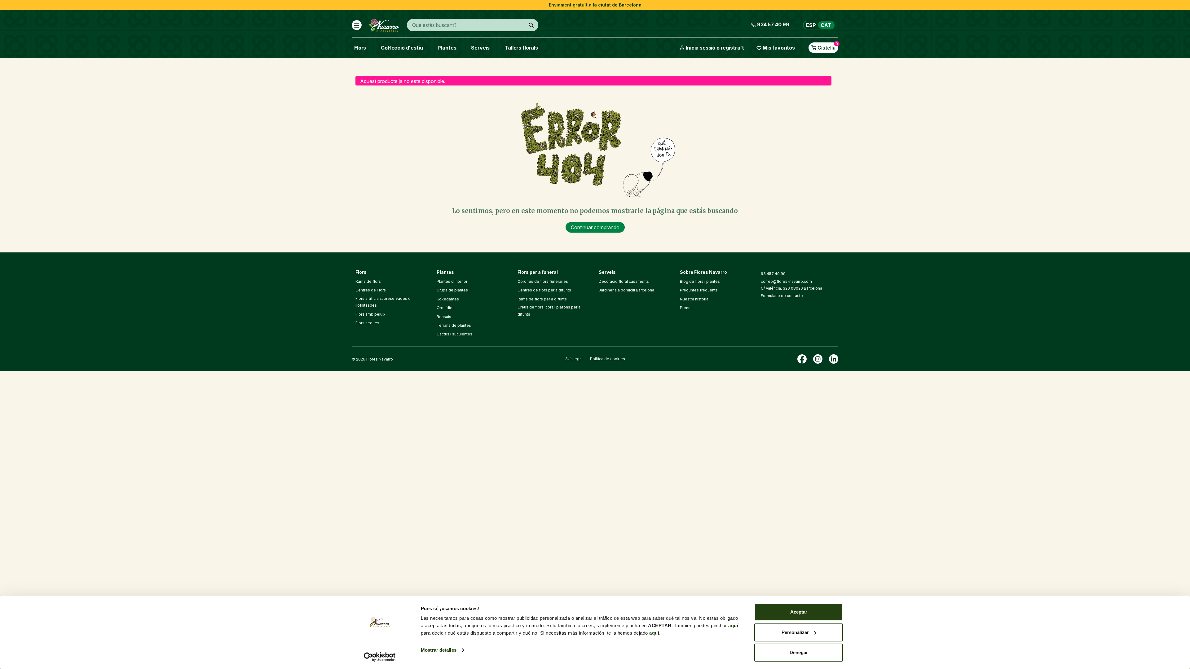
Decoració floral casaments (624, 281)
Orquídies (446, 307)
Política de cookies (607, 358)
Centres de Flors (370, 290)
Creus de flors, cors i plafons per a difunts (549, 310)
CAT (826, 25)
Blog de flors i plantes (700, 281)
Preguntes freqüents (699, 290)
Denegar (799, 652)
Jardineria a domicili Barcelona (626, 290)
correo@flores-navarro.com (786, 281)
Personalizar (795, 632)
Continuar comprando (595, 227)
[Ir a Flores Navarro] (384, 24)
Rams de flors (368, 281)
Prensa (686, 307)
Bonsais (444, 316)
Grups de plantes (452, 290)
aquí (733, 625)
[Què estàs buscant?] (531, 25)
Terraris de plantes (454, 325)
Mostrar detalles (438, 650)
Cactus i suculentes (454, 334)
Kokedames (448, 299)
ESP (811, 25)
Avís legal (574, 358)
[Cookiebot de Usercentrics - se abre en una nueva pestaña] (380, 657)
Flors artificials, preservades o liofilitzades (383, 302)
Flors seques (367, 323)
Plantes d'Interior (452, 281)
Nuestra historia (694, 299)
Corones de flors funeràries (543, 281)
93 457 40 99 (773, 273)
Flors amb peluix (370, 314)
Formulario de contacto (782, 295)
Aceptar (798, 611)
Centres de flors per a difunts (544, 290)
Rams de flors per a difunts (542, 299)
